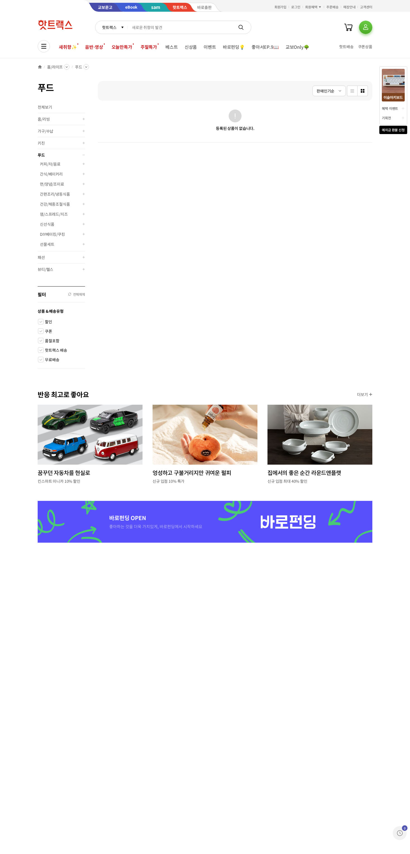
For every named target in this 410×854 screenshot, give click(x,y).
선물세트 (47, 244)
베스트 (171, 46)
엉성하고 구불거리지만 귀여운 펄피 (192, 473)
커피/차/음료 (50, 164)
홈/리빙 (44, 119)
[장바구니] (348, 27)
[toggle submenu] (83, 119)
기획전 (386, 117)
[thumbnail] (362, 91)
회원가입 (280, 6)
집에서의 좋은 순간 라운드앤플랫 (304, 473)
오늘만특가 (122, 46)
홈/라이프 (55, 67)
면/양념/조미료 (52, 184)
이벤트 (210, 46)
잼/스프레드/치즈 (54, 214)
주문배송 (332, 6)
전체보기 (45, 107)
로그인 (295, 6)
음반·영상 (94, 46)
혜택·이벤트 (390, 108)
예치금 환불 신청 (393, 129)
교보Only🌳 (297, 46)
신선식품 (47, 224)
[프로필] (365, 27)
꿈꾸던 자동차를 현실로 (64, 473)
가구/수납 (45, 131)
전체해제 (79, 294)
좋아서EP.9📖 (265, 46)
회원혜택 (311, 6)
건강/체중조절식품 (55, 204)
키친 (41, 143)
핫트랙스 (109, 27)
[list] (352, 91)
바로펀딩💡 (234, 46)
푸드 (78, 67)
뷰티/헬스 (45, 269)
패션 (41, 257)
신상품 (191, 46)
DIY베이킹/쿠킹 (52, 234)
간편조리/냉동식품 (55, 194)
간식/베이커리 (51, 174)
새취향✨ (68, 46)
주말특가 (149, 46)
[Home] (40, 67)
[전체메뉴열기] (44, 46)
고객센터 (366, 6)
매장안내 (349, 6)
